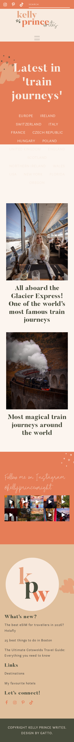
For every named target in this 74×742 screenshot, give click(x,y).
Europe (26, 115)
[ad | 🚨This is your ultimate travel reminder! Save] (63, 501)
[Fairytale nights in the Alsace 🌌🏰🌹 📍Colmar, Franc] (63, 514)
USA (13, 174)
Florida (57, 174)
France (18, 132)
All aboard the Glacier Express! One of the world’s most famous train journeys (37, 304)
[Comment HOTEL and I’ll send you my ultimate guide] (23, 514)
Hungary (26, 140)
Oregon (37, 182)
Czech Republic (47, 132)
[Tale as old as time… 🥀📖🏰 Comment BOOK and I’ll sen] (36, 501)
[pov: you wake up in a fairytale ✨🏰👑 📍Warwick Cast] (11, 501)
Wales (59, 166)
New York (33, 174)
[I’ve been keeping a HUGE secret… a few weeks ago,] (23, 501)
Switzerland (29, 124)
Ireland (48, 115)
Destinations (14, 673)
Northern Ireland (27, 166)
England (56, 149)
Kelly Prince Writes (37, 19)
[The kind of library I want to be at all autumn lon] (11, 514)
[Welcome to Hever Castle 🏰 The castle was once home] (50, 514)
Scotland (37, 157)
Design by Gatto (36, 733)
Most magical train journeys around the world (37, 425)
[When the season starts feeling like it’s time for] (50, 501)
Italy (53, 124)
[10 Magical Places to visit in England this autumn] (36, 514)
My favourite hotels (20, 683)
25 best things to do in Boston (28, 640)
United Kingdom (25, 149)
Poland (49, 140)
